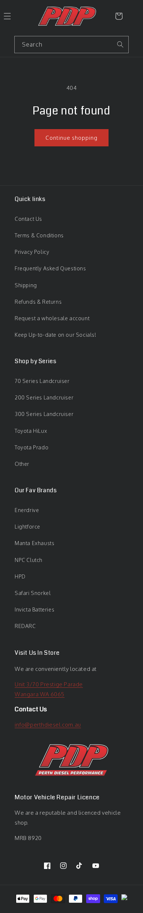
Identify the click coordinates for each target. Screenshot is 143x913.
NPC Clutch (29, 560)
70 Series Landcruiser (42, 381)
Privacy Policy (32, 252)
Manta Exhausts (34, 543)
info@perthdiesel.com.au (48, 724)
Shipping (26, 285)
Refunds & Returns (38, 302)
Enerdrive (27, 510)
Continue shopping (71, 137)
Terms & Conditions (39, 235)
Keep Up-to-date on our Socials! (55, 335)
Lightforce (27, 526)
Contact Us (28, 219)
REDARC (25, 626)
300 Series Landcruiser (44, 414)
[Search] (120, 44)
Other (22, 464)
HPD (20, 576)
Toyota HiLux (31, 431)
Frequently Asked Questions (50, 268)
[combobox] (71, 44)
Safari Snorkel (33, 593)
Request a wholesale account (52, 318)
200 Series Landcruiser (44, 397)
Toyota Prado (31, 447)
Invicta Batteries (34, 609)
